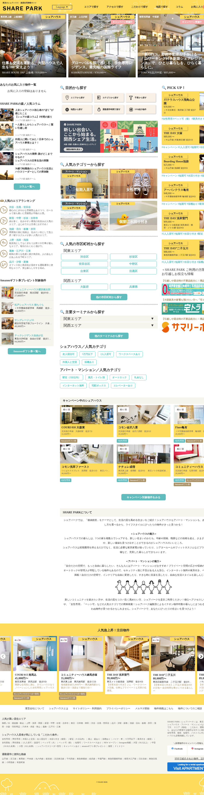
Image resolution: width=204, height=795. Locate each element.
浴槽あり (89, 362)
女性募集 (6, 742)
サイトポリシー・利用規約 (87, 708)
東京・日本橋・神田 (80, 723)
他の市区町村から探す (109, 297)
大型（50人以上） (141, 742)
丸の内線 (39, 759)
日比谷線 (143, 759)
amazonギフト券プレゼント (94, 746)
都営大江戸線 (130, 759)
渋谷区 (84, 256)
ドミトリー (120, 746)
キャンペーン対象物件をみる (143, 497)
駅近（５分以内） (78, 739)
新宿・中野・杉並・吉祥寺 (57, 723)
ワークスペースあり (129, 354)
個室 (110, 746)
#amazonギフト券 (68, 441)
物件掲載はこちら (163, 708)
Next (201, 657)
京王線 (13, 759)
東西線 (22, 759)
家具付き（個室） (145, 739)
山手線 (5, 759)
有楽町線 (21, 762)
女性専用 (6, 739)
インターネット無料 (73, 385)
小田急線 (10, 762)
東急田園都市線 (115, 759)
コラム (179, 6)
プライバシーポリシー (118, 708)
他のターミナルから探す (109, 335)
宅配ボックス (99, 385)
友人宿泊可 (69, 354)
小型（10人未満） (27, 746)
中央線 (30, 759)
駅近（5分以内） (71, 377)
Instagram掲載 (125, 742)
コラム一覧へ (27, 186)
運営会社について (34, 708)
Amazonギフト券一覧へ (27, 351)
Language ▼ (62, 7)
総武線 (92, 759)
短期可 (78, 742)
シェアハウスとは (58, 708)
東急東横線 (82, 759)
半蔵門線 (102, 759)
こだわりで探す (139, 6)
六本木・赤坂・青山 (31, 727)
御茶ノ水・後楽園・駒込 (13, 723)
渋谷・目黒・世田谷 (100, 723)
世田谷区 (84, 263)
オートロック (119, 377)
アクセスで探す (115, 6)
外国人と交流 (70, 362)
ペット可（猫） (66, 742)
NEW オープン (110, 742)
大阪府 (84, 286)
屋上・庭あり (94, 739)
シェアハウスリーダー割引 (49, 746)
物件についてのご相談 (190, 708)
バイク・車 (118, 739)
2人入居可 (105, 354)
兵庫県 (133, 286)
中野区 (133, 263)
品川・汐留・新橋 (120, 723)
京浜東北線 (59, 759)
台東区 (84, 271)
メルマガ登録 (142, 708)
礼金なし (139, 377)
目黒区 (133, 271)
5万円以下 (87, 354)
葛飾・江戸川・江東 (52, 727)
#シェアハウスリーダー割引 (26, 694)
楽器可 (37, 742)
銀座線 (49, 759)
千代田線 (71, 759)
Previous (3, 657)
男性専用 (16, 739)
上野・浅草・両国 (34, 723)
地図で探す (162, 6)
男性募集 (16, 742)
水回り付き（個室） (58, 739)
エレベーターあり (123, 385)
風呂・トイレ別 (96, 377)
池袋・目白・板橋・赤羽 (141, 723)
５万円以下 (130, 739)
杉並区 (133, 256)
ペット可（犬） (49, 742)
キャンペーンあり (71, 746)
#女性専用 (122, 441)
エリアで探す (91, 6)
